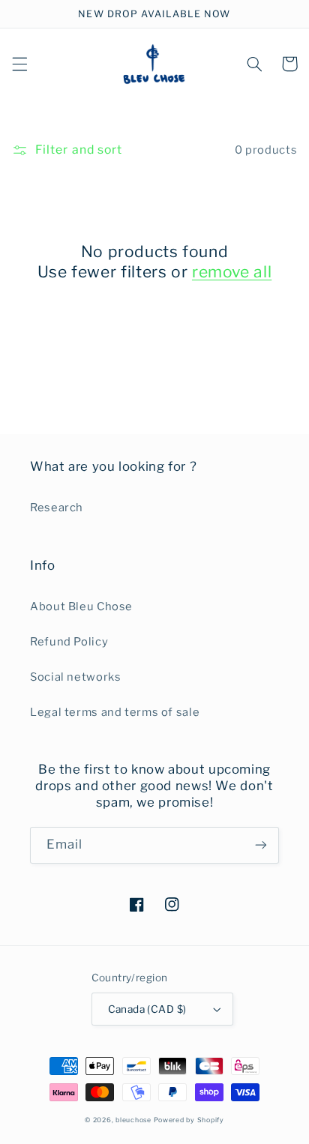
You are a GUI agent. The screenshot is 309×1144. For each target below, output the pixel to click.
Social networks (75, 677)
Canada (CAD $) (147, 1009)
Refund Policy (69, 641)
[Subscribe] (261, 845)
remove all (232, 271)
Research (56, 507)
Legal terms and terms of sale (115, 712)
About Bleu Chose (81, 606)
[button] (19, 63)
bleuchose (134, 1120)
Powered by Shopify (189, 1120)
